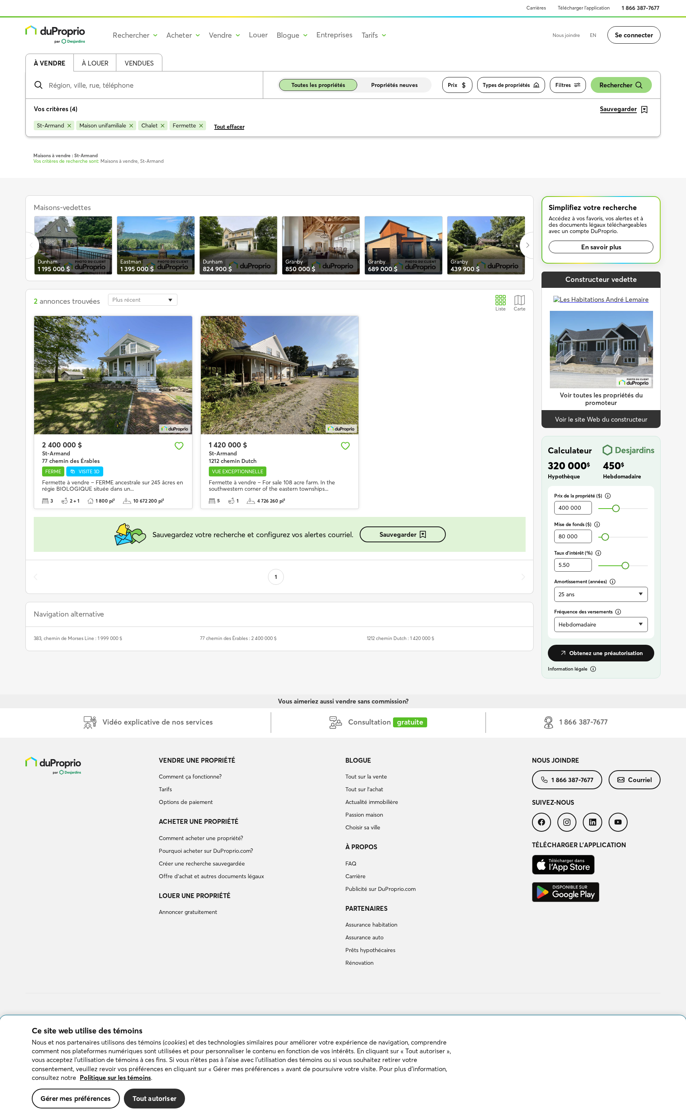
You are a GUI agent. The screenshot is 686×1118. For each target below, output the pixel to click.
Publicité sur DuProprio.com (380, 888)
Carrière (355, 876)
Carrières (536, 8)
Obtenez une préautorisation (606, 653)
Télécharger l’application (584, 8)
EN (593, 35)
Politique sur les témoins (115, 1077)
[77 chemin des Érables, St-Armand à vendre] (113, 375)
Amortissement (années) (580, 581)
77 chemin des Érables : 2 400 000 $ (238, 638)
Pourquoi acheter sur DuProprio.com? (206, 850)
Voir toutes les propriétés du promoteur (601, 398)
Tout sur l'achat (364, 789)
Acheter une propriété (199, 821)
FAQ (350, 863)
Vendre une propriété (197, 760)
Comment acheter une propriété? (201, 838)
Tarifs (165, 789)
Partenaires (366, 908)
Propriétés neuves (394, 85)
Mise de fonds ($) (573, 524)
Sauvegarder (398, 534)
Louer (258, 34)
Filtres (563, 85)
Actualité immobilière (371, 802)
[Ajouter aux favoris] (179, 445)
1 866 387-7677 (640, 8)
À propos (361, 847)
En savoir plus (601, 247)
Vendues (139, 63)
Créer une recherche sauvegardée (202, 863)
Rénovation (359, 962)
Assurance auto (364, 937)
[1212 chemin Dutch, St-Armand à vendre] (280, 375)
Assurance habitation (371, 924)
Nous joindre (566, 35)
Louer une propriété (195, 896)
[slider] (616, 508)
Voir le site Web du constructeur (601, 419)
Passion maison (364, 814)
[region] (343, 1067)
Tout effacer (229, 126)
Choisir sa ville (362, 827)
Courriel (640, 780)
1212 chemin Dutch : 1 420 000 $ (400, 638)
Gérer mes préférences (75, 1098)
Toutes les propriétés (318, 85)
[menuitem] (249, 782)
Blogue (358, 760)
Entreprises (334, 34)
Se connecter (634, 35)
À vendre (50, 63)
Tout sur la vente (366, 776)
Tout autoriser (154, 1098)
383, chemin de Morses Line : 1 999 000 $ (78, 638)
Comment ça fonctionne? (190, 776)
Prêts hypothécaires (370, 950)
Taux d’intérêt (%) (573, 553)
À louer (95, 63)
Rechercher (615, 85)
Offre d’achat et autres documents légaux (211, 876)
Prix (452, 85)
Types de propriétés (506, 85)
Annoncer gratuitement (188, 912)
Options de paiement (186, 802)
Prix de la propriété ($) (578, 496)
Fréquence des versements (583, 612)
